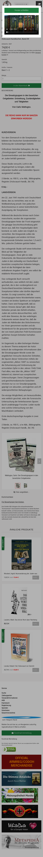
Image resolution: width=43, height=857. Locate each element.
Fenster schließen (21, 10)
